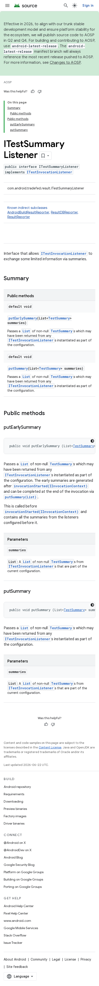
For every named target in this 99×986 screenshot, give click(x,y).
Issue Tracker (13, 943)
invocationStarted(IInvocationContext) (50, 486)
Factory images (15, 816)
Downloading (13, 801)
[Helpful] (32, 91)
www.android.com (17, 921)
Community (39, 959)
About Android (15, 959)
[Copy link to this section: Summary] (33, 279)
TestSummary (59, 318)
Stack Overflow (15, 935)
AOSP (8, 82)
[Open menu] (7, 5)
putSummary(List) (20, 497)
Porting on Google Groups (23, 887)
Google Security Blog (19, 865)
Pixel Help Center (16, 913)
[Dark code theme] (92, 441)
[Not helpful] (39, 91)
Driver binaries (14, 823)
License (70, 959)
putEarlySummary (23, 318)
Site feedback (17, 967)
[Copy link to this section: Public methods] (49, 413)
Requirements (14, 794)
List (26, 331)
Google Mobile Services (21, 928)
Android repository (17, 787)
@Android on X (15, 843)
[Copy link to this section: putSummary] (35, 591)
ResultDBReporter (64, 212)
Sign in (87, 5)
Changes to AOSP (65, 62)
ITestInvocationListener (49, 172)
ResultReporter (18, 217)
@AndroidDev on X (18, 850)
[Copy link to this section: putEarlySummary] (45, 427)
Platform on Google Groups (24, 872)
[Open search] (66, 5)
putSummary (18, 368)
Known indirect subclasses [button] (43, 212)
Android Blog (13, 857)
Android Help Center (19, 906)
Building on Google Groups (23, 879)
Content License (50, 747)
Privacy (86, 959)
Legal (56, 959)
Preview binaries (15, 809)
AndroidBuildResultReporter (28, 212)
